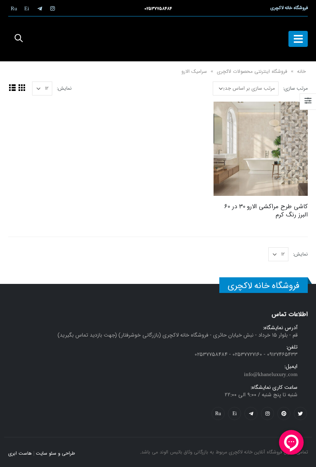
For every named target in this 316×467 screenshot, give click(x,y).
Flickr (218, 413)
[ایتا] (26, 8)
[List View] (12, 87)
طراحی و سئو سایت (55, 453)
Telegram (251, 413)
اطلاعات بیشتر (227, 115)
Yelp (234, 413)
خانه (301, 71)
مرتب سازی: (295, 88)
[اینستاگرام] (52, 8)
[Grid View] (22, 87)
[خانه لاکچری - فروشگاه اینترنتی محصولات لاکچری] (158, 39)
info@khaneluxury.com (270, 374)
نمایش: (64, 88)
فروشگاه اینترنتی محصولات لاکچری (252, 71)
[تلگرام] (39, 8)
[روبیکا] (14, 8)
